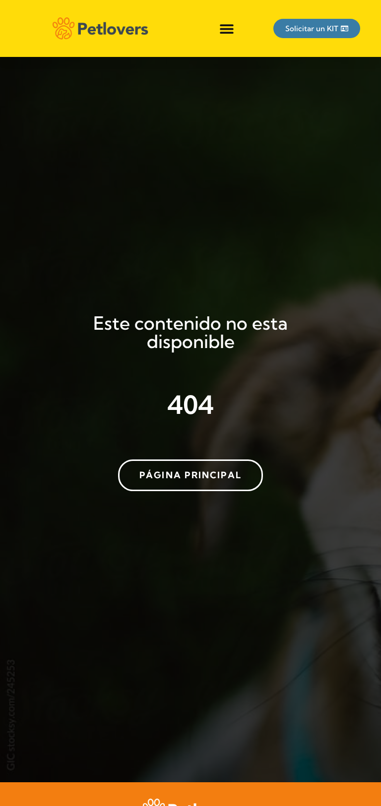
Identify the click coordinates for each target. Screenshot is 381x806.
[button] (226, 28)
